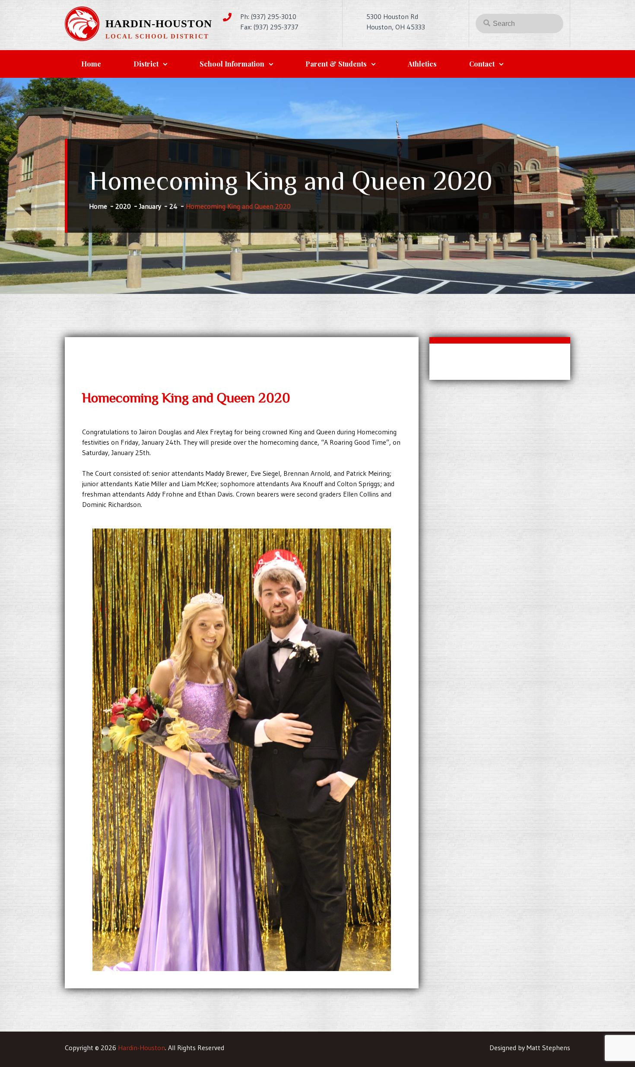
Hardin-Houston (158, 23)
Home (91, 63)
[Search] (487, 22)
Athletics (422, 63)
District (146, 63)
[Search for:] (519, 23)
